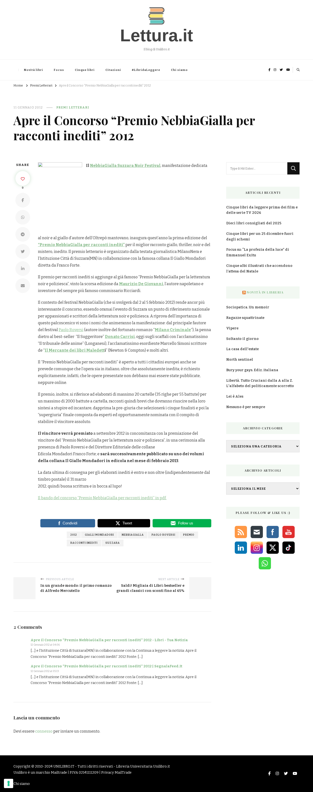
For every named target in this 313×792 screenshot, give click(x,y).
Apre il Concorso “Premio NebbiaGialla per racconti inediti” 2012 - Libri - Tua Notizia (109, 640)
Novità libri (33, 70)
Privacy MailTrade (116, 772)
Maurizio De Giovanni (141, 284)
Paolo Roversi (71, 329)
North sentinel (239, 360)
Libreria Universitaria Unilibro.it (143, 766)
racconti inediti (84, 542)
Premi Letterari (72, 107)
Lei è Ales (234, 396)
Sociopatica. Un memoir (247, 307)
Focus (59, 70)
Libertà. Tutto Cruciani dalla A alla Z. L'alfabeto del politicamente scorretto (260, 383)
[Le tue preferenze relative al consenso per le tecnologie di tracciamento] (8, 783)
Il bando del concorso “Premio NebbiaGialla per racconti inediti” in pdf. (102, 498)
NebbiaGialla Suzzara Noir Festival (125, 165)
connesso (44, 731)
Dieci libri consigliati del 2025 (253, 223)
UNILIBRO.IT (63, 766)
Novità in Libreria (265, 292)
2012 (73, 534)
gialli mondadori (99, 534)
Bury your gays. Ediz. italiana (252, 370)
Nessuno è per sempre (245, 407)
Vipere (232, 328)
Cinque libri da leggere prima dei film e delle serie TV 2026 (262, 210)
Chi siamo (179, 70)
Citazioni (113, 70)
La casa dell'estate (242, 349)
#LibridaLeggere (146, 70)
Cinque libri (85, 70)
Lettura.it (156, 35)
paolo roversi (163, 534)
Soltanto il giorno (242, 339)
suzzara (112, 542)
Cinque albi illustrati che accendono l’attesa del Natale (259, 268)
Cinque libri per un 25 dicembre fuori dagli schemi (259, 236)
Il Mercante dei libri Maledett (74, 350)
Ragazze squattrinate (245, 318)
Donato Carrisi (120, 336)
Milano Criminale (173, 329)
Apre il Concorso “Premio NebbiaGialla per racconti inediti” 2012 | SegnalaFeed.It (106, 666)
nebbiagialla (133, 534)
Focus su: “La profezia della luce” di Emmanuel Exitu (257, 252)
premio (188, 534)
